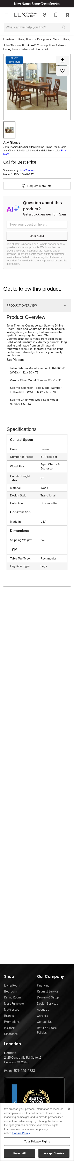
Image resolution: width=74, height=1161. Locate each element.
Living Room (12, 985)
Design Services (47, 1003)
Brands (9, 1016)
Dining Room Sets (48, 39)
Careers (42, 1016)
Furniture (8, 39)
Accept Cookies (54, 1153)
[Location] (44, 15)
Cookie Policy (21, 1133)
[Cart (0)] (67, 15)
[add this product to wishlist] (62, 71)
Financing (43, 985)
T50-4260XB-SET (24, 174)
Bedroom (10, 991)
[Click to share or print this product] (62, 60)
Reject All (19, 1153)
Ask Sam (37, 236)
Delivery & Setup (48, 997)
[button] (7, 15)
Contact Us (44, 1022)
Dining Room (25, 39)
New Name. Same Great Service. (37, 3)
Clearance (11, 1034)
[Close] (69, 1108)
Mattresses (11, 1009)
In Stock (9, 1028)
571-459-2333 (24, 1071)
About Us (43, 1009)
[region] (37, 1132)
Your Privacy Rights (37, 1141)
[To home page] (25, 15)
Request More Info (39, 185)
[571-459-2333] (56, 15)
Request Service (47, 991)
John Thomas (27, 170)
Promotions (12, 1022)
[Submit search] (63, 27)
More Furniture (14, 1003)
